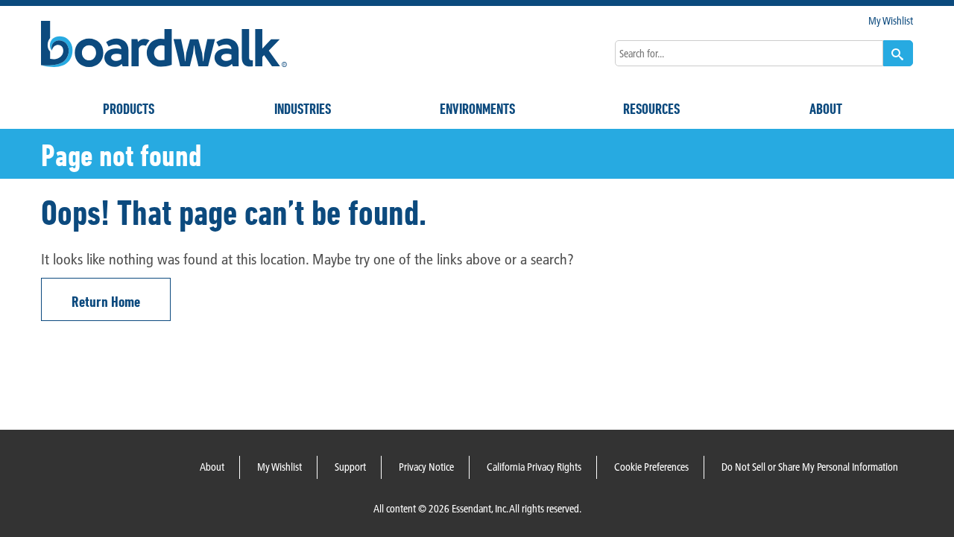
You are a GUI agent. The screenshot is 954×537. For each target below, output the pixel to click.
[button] (898, 53)
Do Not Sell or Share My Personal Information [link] (809, 467)
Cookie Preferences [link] (651, 467)
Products (128, 109)
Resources (651, 109)
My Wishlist (890, 21)
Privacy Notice (426, 467)
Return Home (106, 301)
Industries (302, 109)
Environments (477, 109)
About (825, 109)
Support (350, 467)
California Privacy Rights (534, 467)
